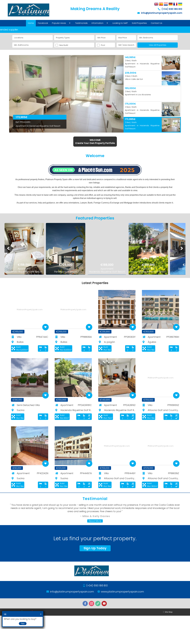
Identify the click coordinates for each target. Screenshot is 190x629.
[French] (175, 4)
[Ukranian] (180, 4)
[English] (156, 4)
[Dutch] (166, 4)
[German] (171, 4)
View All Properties (157, 45)
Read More (95, 521)
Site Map (169, 612)
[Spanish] (161, 4)
